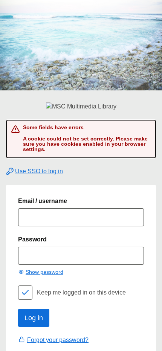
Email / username (42, 201)
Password (32, 239)
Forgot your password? (58, 340)
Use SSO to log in (39, 171)
